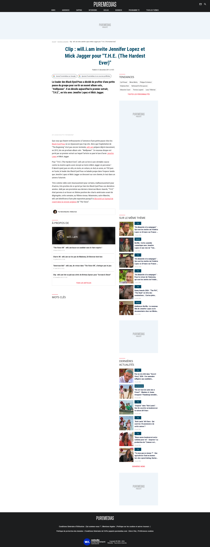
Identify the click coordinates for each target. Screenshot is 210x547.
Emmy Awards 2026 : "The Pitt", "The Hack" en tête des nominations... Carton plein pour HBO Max (146, 294)
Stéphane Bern (124, 86)
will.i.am (90, 147)
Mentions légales (108, 526)
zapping (79, 10)
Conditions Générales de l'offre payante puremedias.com (106, 531)
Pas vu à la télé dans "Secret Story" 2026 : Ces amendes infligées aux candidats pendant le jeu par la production (145, 379)
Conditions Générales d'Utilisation (71, 526)
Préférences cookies (146, 531)
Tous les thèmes (152, 10)
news (53, 10)
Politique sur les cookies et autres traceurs (133, 526)
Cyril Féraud (123, 82)
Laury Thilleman (151, 90)
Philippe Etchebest (146, 82)
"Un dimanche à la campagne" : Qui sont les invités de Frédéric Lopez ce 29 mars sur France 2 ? (146, 262)
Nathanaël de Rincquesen (140, 86)
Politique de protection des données (70, 531)
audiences (65, 10)
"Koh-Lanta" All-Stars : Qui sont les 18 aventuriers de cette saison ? (144, 423)
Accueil (54, 41)
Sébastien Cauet (125, 90)
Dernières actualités (63, 41)
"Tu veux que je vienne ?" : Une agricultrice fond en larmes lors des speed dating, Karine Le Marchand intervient (146, 457)
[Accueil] (105, 4)
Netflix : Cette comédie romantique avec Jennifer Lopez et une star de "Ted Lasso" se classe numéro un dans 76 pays (145, 248)
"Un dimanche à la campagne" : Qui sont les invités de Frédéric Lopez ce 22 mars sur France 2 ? (146, 231)
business (118, 10)
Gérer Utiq (132, 531)
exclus (106, 10)
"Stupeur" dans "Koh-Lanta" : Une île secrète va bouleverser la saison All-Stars (146, 408)
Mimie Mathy (133, 82)
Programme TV (134, 10)
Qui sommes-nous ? (93, 526)
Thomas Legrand (138, 90)
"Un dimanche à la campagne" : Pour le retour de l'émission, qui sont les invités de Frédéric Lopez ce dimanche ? (146, 278)
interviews (93, 10)
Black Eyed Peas (58, 144)
